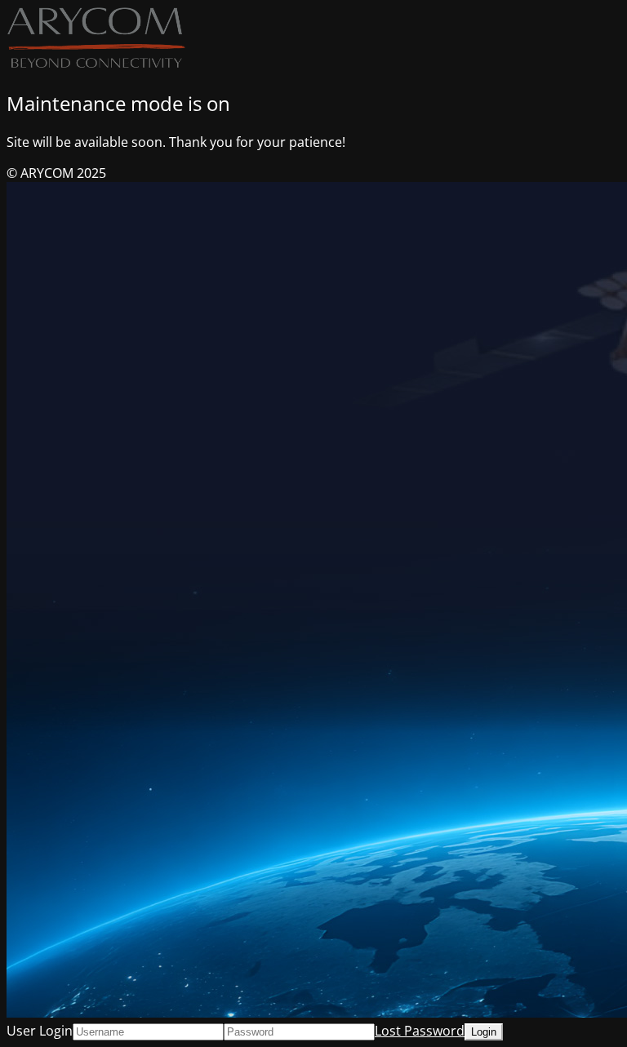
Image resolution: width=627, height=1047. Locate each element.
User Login (40, 1031)
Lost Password (420, 1031)
